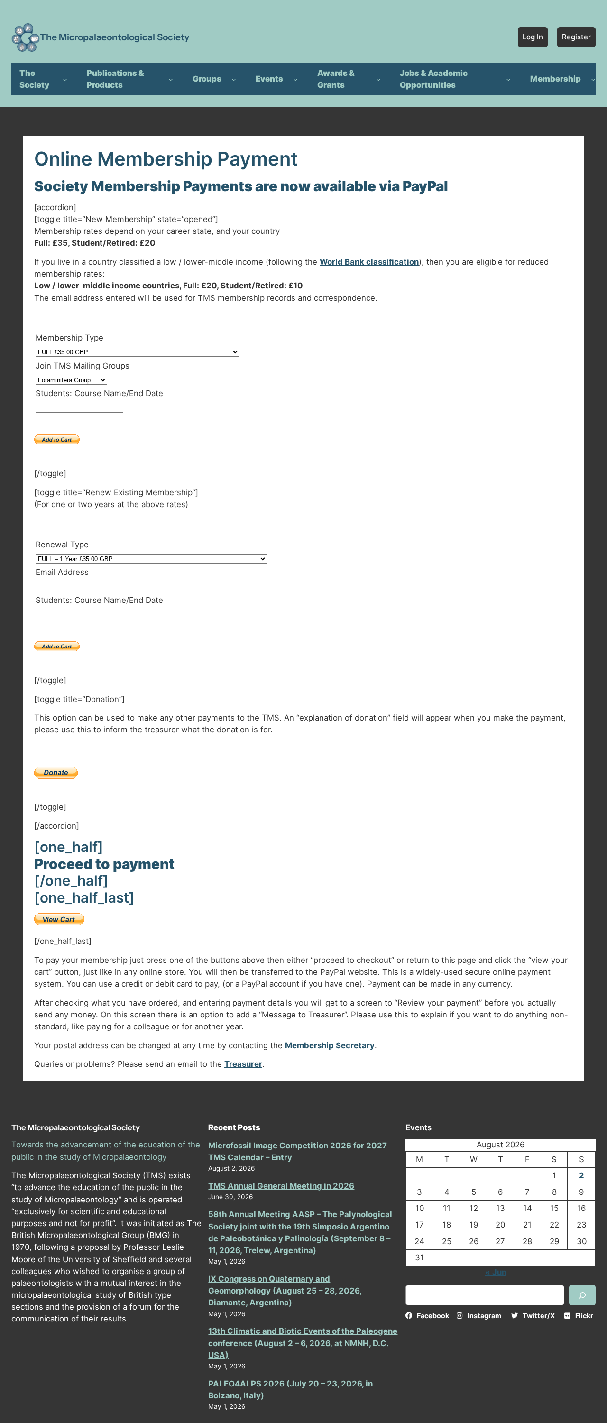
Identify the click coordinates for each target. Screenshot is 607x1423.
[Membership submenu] (593, 79)
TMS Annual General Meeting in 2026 (281, 1186)
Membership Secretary (330, 1045)
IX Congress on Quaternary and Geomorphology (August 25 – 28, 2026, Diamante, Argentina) (285, 1290)
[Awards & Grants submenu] (378, 79)
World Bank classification (369, 262)
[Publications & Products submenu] (170, 79)
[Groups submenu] (233, 79)
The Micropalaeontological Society (114, 37)
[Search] (582, 1295)
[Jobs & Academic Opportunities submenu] (508, 79)
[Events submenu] (295, 79)
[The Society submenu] (65, 79)
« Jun (495, 1272)
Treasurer (243, 1064)
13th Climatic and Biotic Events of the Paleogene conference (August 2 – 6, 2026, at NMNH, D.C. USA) (302, 1342)
